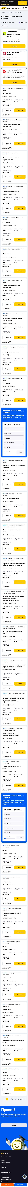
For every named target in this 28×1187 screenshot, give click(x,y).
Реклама (24, 29)
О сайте (3, 1160)
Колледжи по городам (6, 1179)
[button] (14, 46)
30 (18, 1099)
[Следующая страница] (24, 1099)
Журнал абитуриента (5, 1172)
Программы (5, 114)
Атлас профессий (5, 1177)
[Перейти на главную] (5, 8)
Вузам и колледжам (5, 1162)
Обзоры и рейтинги (5, 1175)
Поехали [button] (14, 1125)
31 (21, 1099)
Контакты (3, 1167)
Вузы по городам (5, 1181)
